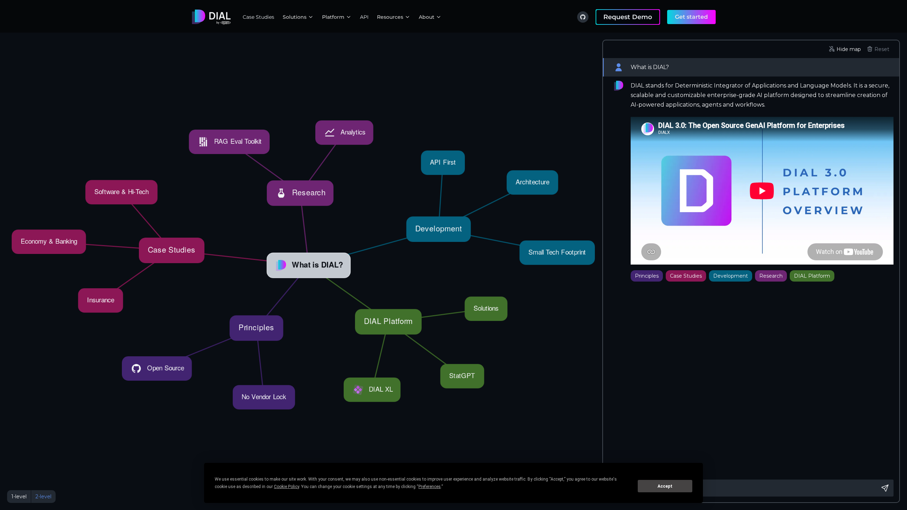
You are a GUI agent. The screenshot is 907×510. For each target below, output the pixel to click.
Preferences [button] (429, 486)
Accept (665, 486)
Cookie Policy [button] (286, 486)
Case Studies (258, 17)
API (364, 17)
